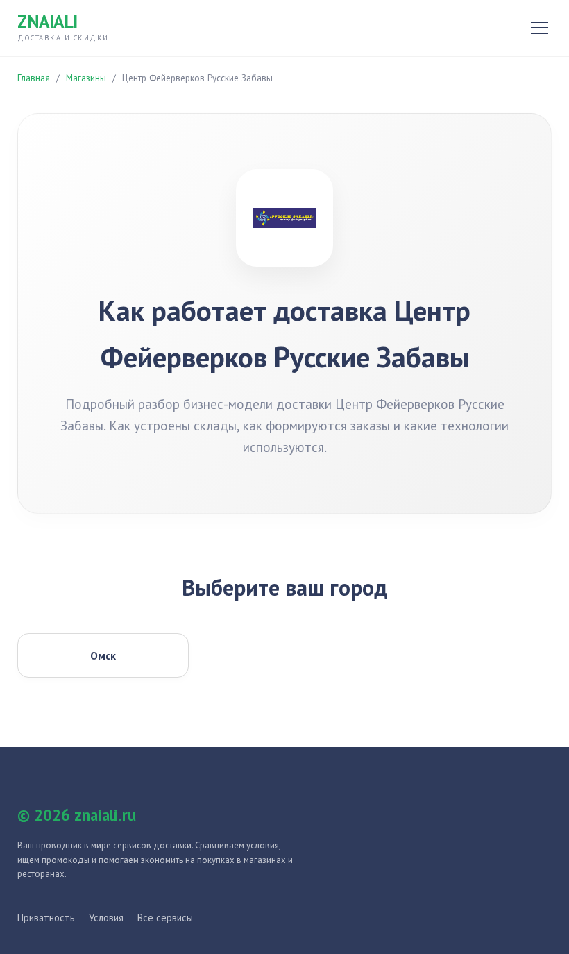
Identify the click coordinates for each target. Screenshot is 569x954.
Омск (103, 655)
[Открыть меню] (539, 27)
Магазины (86, 78)
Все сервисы (165, 917)
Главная (33, 78)
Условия (106, 917)
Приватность (46, 917)
